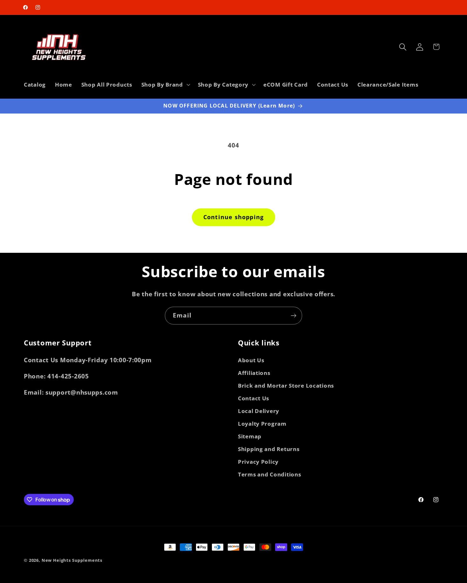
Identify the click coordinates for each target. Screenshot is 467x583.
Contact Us (253, 398)
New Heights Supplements (72, 560)
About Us (251, 360)
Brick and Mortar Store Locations (286, 385)
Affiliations (254, 373)
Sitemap (249, 436)
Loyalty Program (262, 423)
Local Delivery (258, 411)
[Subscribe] (293, 315)
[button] (165, 85)
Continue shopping (233, 217)
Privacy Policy (258, 461)
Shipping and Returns (268, 449)
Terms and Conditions (269, 474)
